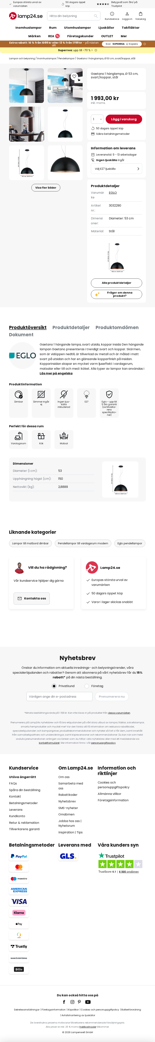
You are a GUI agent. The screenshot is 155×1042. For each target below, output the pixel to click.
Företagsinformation (113, 800)
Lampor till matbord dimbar (30, 543)
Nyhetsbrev (67, 801)
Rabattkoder (68, 795)
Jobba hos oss (69, 821)
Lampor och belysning (22, 58)
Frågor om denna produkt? (119, 294)
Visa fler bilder (45, 188)
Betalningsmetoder (23, 803)
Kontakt (15, 796)
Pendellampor (66, 58)
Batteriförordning (131, 1009)
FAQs (13, 783)
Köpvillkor (73, 1009)
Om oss (64, 777)
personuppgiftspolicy (103, 742)
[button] (26, 124)
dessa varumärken (119, 712)
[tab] (27, 327)
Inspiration (66, 832)
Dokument (21, 335)
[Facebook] (66, 1002)
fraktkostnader (87, 1026)
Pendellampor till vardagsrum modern (83, 543)
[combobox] (73, 16)
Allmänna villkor (109, 794)
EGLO (113, 193)
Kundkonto (17, 816)
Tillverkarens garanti (24, 829)
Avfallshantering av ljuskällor (78, 1015)
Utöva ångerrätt (22, 777)
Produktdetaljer (71, 327)
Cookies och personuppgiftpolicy (100, 1009)
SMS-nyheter (68, 808)
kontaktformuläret (49, 742)
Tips (80, 832)
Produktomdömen (117, 327)
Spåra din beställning (24, 790)
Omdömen (66, 814)
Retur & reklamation (24, 823)
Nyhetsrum (66, 826)
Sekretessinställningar (27, 1009)
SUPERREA (122, 44)
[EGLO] (22, 355)
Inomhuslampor (46, 58)
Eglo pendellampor (130, 543)
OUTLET (107, 36)
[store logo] (26, 16)
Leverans (15, 810)
